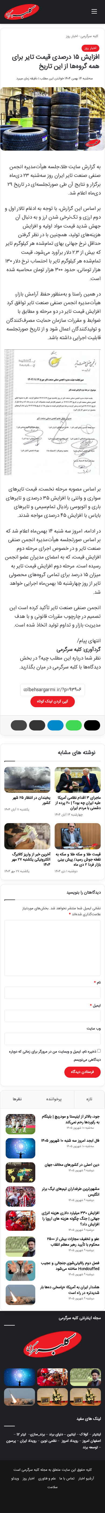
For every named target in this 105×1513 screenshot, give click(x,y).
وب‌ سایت (94, 1029)
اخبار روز (72, 36)
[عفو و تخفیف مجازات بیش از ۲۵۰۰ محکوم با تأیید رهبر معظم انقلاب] (20, 1246)
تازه (89, 1099)
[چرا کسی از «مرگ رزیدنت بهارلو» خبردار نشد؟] (52, 1396)
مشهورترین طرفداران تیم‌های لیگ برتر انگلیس (70, 1192)
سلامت (52, 1487)
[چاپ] (19, 725)
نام (97, 983)
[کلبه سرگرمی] (21, 12)
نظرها (17, 1099)
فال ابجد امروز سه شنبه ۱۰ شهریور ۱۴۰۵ (70, 1141)
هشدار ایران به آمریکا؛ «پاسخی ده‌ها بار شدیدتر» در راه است (69, 1290)
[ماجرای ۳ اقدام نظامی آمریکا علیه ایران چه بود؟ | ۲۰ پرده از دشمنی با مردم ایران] (78, 780)
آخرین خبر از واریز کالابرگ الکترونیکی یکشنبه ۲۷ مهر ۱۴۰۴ (31, 859)
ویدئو (15, 1479)
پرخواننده (54, 1099)
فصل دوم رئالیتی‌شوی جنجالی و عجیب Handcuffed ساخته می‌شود (70, 1266)
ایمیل (95, 1006)
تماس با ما (67, 1479)
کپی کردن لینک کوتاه (52, 701)
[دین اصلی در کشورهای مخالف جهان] (20, 1172)
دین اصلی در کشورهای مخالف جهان (72, 1165)
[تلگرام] (55, 725)
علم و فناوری (47, 1479)
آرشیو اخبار (86, 1479)
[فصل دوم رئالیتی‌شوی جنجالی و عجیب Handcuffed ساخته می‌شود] (20, 1271)
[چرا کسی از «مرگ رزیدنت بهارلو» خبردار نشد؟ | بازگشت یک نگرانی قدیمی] (85, 1396)
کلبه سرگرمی (89, 36)
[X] (92, 725)
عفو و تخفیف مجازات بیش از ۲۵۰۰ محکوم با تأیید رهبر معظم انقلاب (73, 1242)
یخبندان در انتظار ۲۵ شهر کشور (31, 800)
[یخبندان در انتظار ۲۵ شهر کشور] (27, 780)
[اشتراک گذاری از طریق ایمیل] (37, 725)
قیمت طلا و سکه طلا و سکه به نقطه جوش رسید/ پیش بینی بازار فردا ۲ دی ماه (78, 859)
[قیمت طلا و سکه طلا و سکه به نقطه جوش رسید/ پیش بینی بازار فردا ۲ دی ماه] (78, 836)
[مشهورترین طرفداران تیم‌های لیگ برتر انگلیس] (20, 1196)
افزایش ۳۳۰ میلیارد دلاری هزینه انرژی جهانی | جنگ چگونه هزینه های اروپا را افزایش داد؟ (70, 1219)
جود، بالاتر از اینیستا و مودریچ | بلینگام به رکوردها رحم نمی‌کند (70, 1119)
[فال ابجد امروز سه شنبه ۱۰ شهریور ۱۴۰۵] (20, 1148)
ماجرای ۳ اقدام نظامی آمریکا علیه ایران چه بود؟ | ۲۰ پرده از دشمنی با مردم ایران (78, 803)
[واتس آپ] (74, 725)
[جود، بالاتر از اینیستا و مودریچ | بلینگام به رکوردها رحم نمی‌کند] (20, 1124)
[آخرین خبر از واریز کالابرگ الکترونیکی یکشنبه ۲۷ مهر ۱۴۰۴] (27, 836)
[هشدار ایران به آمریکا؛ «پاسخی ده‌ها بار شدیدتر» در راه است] (20, 1295)
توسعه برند (90, 1447)
